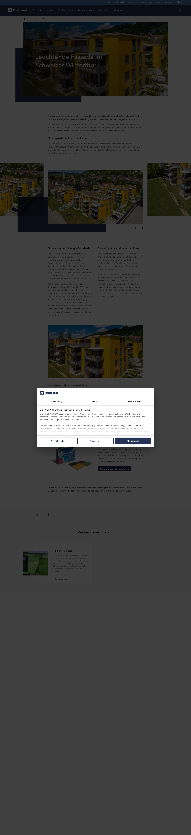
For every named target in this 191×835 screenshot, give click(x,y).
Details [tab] (95, 401)
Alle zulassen (133, 441)
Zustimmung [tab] (56, 401)
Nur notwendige (58, 441)
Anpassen (94, 441)
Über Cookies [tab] (134, 401)
